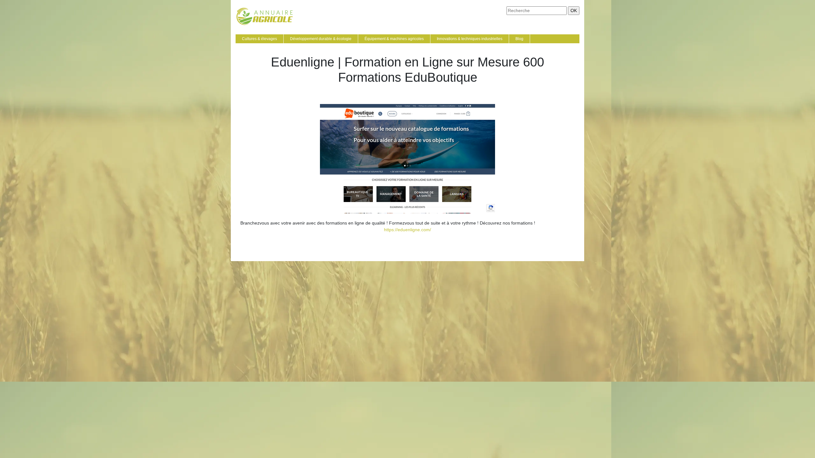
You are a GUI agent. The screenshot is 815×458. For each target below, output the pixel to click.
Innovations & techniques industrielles (469, 39)
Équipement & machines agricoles (394, 39)
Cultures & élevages (259, 39)
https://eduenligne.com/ (407, 229)
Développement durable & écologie (320, 39)
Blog (519, 39)
